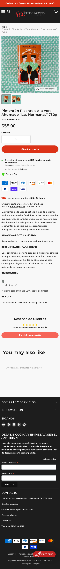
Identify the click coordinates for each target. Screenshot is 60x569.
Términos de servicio (30, 557)
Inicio (4, 27)
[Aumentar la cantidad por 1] (27, 139)
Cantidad (5, 133)
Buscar (11, 554)
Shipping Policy (17, 206)
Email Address (9, 462)
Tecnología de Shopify (30, 563)
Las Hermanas (12, 119)
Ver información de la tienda (16, 169)
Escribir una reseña (30, 335)
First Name (7, 473)
